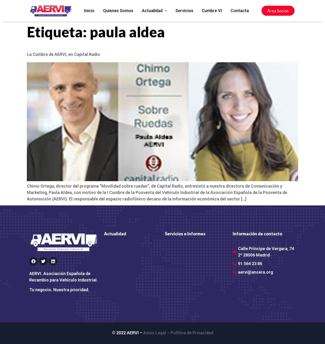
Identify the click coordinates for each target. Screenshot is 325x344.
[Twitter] (43, 261)
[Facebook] (33, 261)
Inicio (89, 10)
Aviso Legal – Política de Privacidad (178, 332)
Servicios (184, 10)
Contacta (240, 10)
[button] (154, 10)
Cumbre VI (212, 10)
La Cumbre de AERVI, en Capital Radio (63, 54)
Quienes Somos (118, 10)
